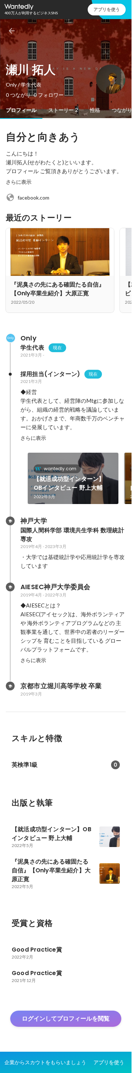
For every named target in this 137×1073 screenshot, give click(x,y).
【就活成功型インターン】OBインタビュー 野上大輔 (69, 483)
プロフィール (21, 110)
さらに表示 (18, 182)
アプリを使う (107, 9)
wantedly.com (60, 469)
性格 (95, 110)
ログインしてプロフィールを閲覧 (66, 1018)
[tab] (21, 110)
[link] (73, 478)
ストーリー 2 (63, 110)
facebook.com (33, 197)
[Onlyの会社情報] (10, 338)
